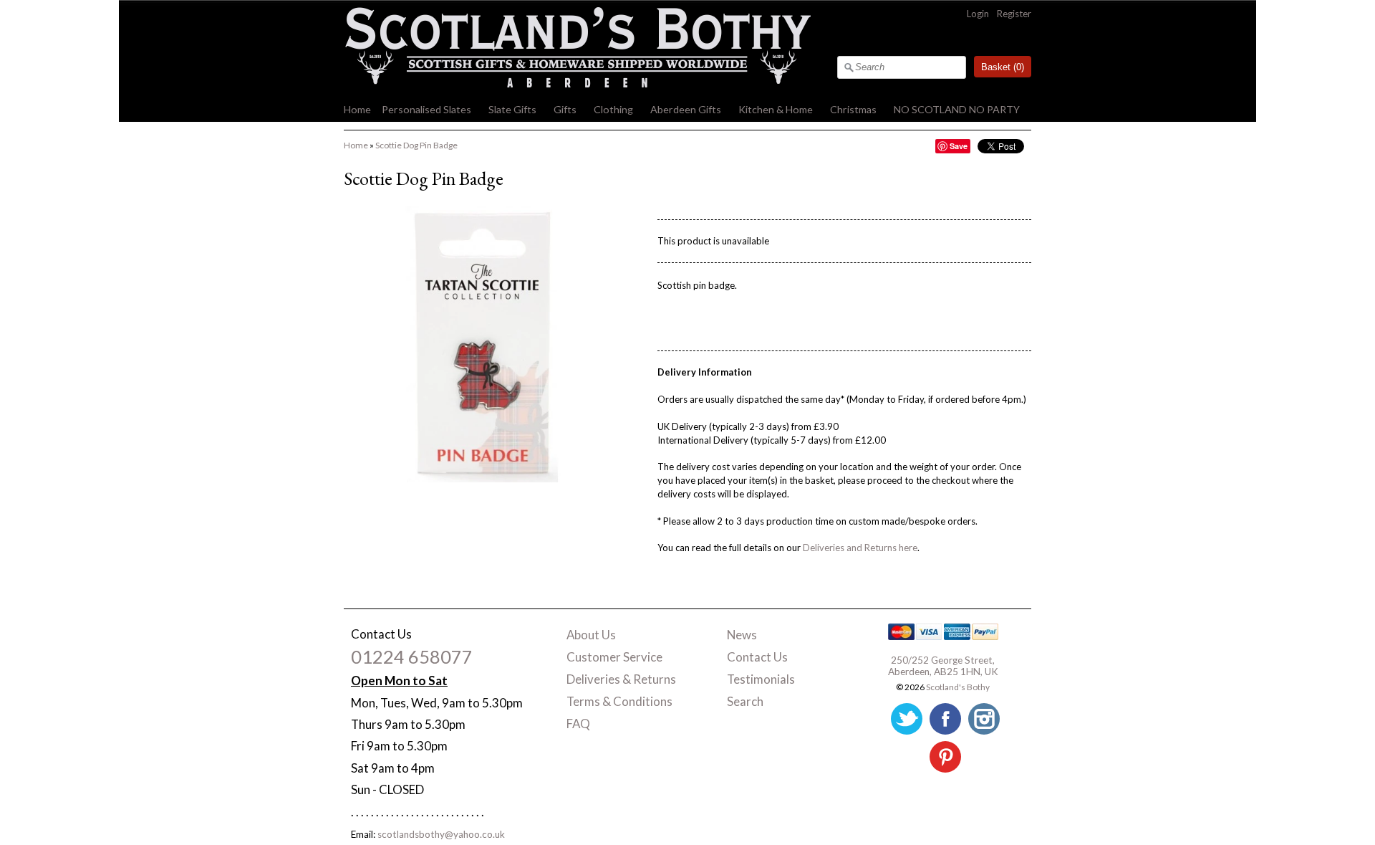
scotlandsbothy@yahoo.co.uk (441, 834)
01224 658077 (412, 656)
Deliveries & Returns (621, 679)
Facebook (945, 719)
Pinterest (945, 757)
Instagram (984, 719)
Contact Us (757, 656)
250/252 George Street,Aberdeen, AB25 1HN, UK (943, 665)
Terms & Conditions (619, 701)
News (742, 634)
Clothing (613, 109)
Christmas (853, 109)
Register (1014, 13)
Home (357, 109)
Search (745, 701)
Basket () (1002, 67)
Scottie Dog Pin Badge (416, 145)
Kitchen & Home (775, 109)
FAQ (578, 723)
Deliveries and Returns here (860, 547)
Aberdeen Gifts (685, 109)
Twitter (906, 719)
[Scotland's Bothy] (577, 84)
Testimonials (761, 679)
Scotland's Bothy (958, 687)
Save (959, 145)
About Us (591, 634)
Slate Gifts (512, 109)
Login (978, 13)
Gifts (565, 109)
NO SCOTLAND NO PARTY (957, 109)
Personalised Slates (426, 109)
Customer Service (614, 656)
